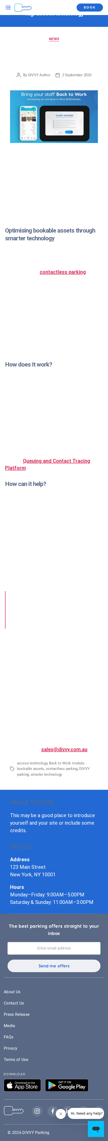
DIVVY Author (39, 75)
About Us (12, 991)
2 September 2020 (76, 75)
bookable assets (30, 768)
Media (9, 1025)
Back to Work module (66, 763)
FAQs (8, 1037)
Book (90, 7)
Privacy (10, 1048)
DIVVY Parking (35, 1132)
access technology (32, 763)
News (54, 39)
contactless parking (63, 272)
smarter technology (46, 774)
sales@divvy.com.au (64, 749)
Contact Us (14, 1003)
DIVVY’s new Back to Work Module (54, 56)
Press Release (16, 1014)
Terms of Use (16, 1059)
